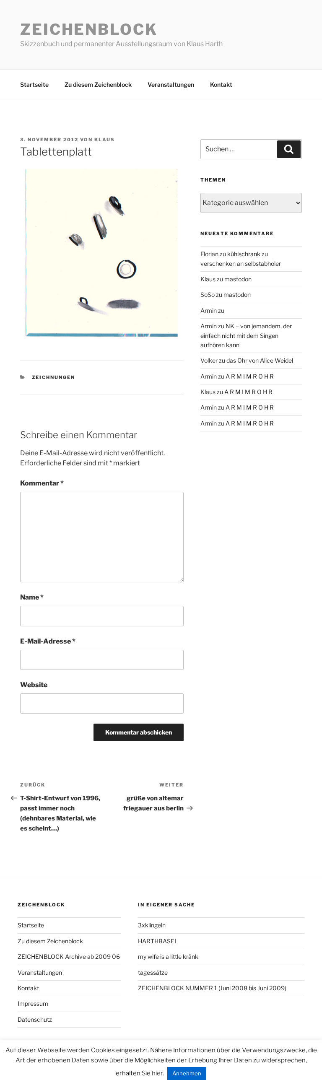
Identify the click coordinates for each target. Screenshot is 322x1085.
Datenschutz (35, 1019)
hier (157, 1073)
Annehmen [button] (186, 1073)
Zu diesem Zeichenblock (98, 84)
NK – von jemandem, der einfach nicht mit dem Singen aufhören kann (246, 335)
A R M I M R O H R (250, 376)
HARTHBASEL (158, 941)
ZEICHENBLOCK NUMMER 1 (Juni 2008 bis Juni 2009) (212, 988)
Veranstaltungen (171, 84)
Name (32, 597)
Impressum (33, 1003)
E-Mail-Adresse (47, 641)
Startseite (34, 84)
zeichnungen (53, 377)
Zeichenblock (89, 29)
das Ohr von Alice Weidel (259, 360)
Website (33, 685)
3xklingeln (152, 925)
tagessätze (153, 972)
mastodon (238, 279)
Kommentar (42, 483)
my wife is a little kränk (168, 956)
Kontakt (221, 84)
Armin (208, 310)
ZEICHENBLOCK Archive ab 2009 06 (69, 956)
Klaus (104, 140)
